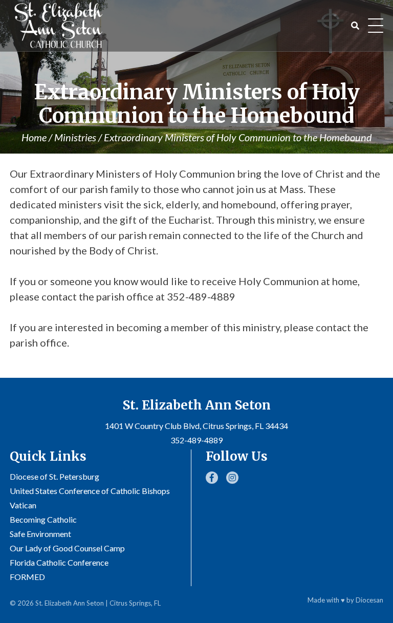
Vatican (23, 505)
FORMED (27, 577)
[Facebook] (212, 477)
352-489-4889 (196, 440)
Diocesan (369, 600)
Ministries (75, 137)
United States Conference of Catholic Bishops (90, 491)
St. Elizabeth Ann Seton (69, 603)
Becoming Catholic (43, 519)
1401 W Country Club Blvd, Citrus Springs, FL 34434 (196, 426)
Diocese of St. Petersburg (54, 476)
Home (34, 137)
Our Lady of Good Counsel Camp (67, 548)
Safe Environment (40, 534)
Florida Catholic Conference (59, 562)
